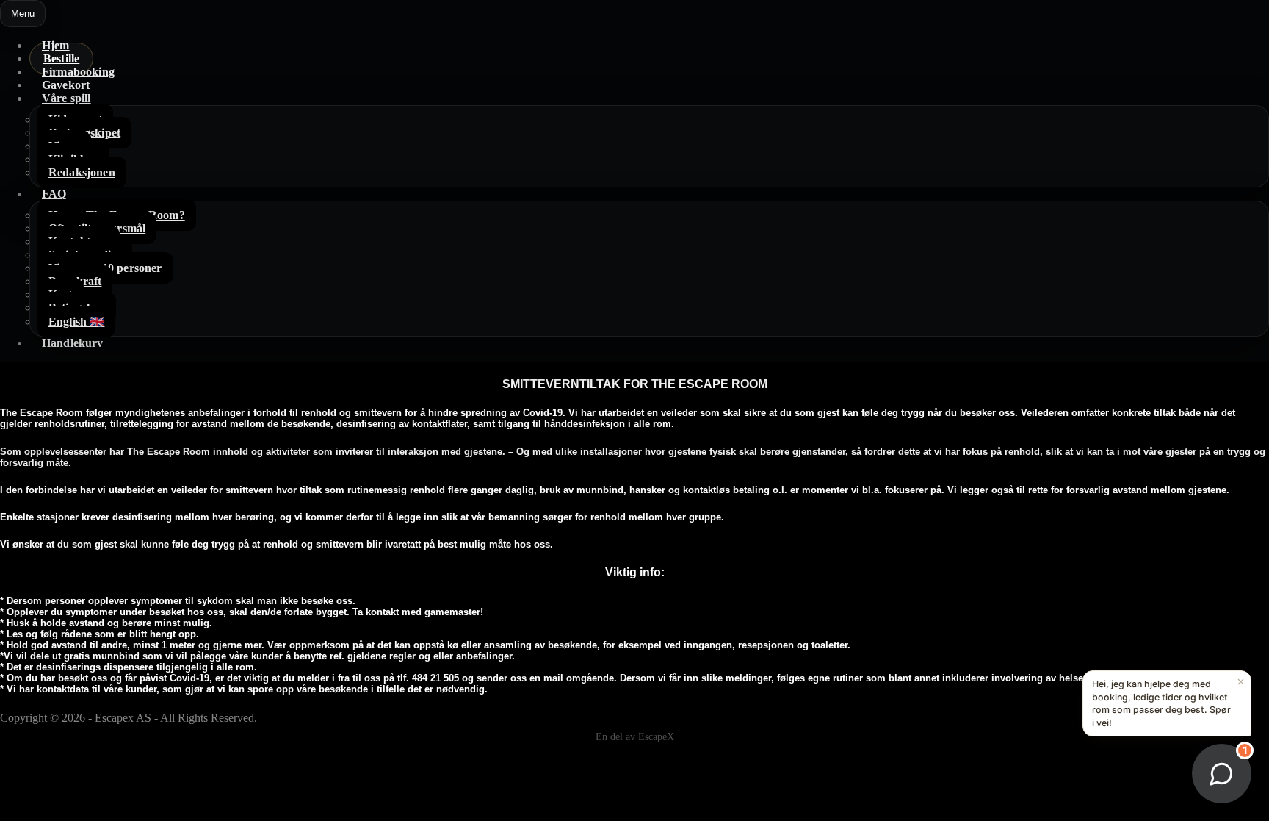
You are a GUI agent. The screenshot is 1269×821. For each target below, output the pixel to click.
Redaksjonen (81, 172)
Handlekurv (73, 343)
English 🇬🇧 (76, 321)
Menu (23, 13)
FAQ (54, 193)
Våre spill (66, 98)
